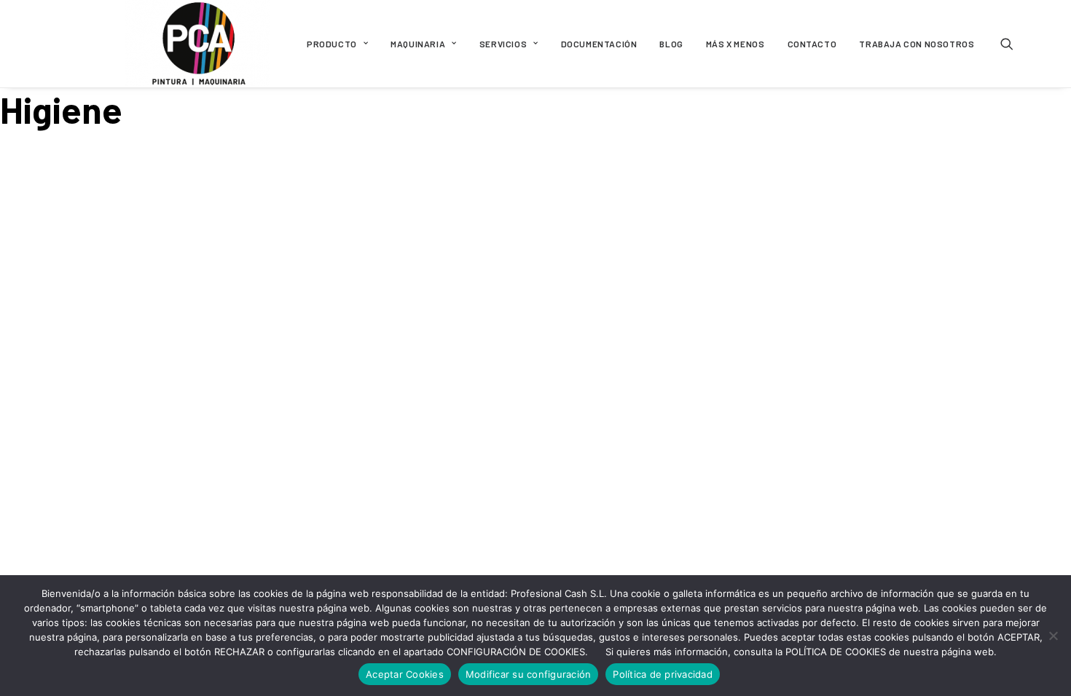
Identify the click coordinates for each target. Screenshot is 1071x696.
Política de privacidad (663, 674)
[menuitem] (337, 43)
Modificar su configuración (529, 674)
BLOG (671, 44)
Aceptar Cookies (405, 674)
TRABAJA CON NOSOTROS (916, 44)
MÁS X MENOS (735, 44)
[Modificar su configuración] (1053, 635)
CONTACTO (812, 44)
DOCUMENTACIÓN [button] (599, 44)
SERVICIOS (503, 44)
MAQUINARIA (418, 44)
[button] (1013, 43)
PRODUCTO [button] (332, 44)
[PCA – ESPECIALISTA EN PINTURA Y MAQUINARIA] (197, 43)
